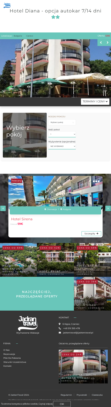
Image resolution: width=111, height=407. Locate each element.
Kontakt (7, 366)
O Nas (6, 350)
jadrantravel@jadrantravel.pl (78, 332)
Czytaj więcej (46, 404)
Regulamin (66, 395)
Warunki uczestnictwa (14, 362)
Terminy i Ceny (94, 101)
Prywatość (82, 395)
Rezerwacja (9, 354)
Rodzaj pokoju (56, 116)
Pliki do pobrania (12, 358)
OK (62, 404)
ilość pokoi (54, 129)
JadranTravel (17, 395)
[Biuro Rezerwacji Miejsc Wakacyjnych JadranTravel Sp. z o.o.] (7, 5)
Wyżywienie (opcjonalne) (61, 141)
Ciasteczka (97, 395)
